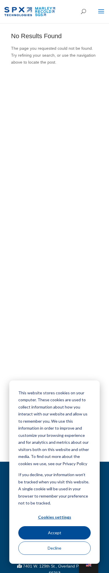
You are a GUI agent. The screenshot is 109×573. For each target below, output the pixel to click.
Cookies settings (54, 517)
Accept (54, 532)
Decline (54, 548)
